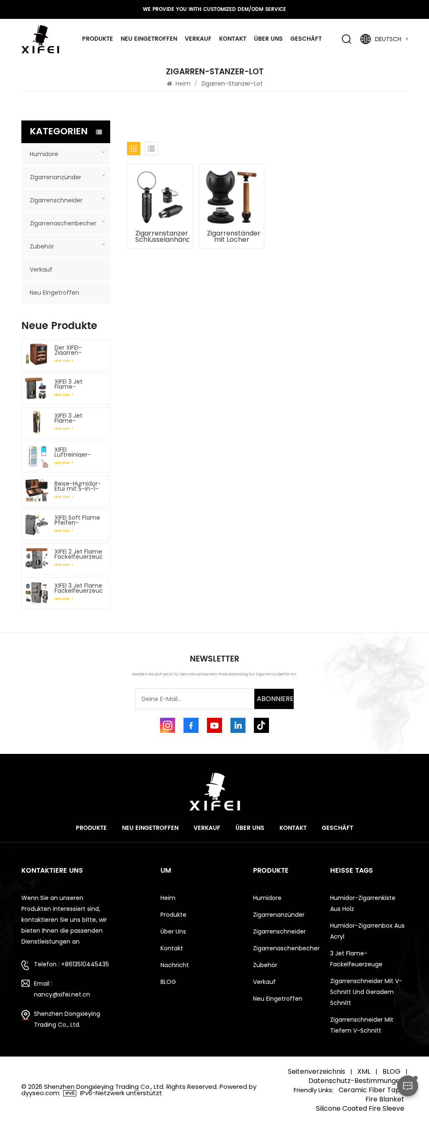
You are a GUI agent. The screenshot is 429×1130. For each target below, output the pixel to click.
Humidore (44, 154)
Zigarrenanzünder (55, 177)
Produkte (97, 39)
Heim (183, 83)
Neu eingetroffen (149, 39)
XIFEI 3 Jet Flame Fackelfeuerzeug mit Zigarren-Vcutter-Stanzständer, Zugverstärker (78, 588)
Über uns (268, 39)
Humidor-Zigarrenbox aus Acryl (367, 931)
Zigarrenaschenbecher (63, 223)
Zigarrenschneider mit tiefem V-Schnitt (361, 1025)
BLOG (168, 982)
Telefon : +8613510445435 (71, 964)
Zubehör (42, 246)
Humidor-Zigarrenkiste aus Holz (362, 903)
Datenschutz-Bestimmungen (356, 1081)
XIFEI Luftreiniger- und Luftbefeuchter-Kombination (78, 452)
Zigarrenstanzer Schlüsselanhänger (162, 236)
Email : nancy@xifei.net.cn (62, 989)
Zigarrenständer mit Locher (234, 236)
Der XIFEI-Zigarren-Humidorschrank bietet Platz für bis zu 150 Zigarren (78, 350)
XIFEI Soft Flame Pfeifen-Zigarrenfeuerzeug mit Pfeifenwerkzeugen (78, 520)
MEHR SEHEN (62, 360)
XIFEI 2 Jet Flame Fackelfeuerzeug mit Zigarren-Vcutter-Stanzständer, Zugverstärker (78, 554)
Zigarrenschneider (56, 200)
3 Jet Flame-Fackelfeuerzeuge (356, 958)
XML (363, 1071)
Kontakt (232, 39)
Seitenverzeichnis (316, 1071)
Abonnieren (275, 699)
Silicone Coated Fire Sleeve (360, 1108)
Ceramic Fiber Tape (371, 1090)
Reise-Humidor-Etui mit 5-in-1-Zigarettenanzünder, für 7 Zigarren (78, 486)
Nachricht (174, 965)
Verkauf (198, 39)
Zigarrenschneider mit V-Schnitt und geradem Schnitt (366, 992)
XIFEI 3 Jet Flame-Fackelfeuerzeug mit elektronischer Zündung (78, 418)
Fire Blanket (384, 1099)
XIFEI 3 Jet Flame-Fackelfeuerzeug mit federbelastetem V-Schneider (78, 384)
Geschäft (306, 39)
